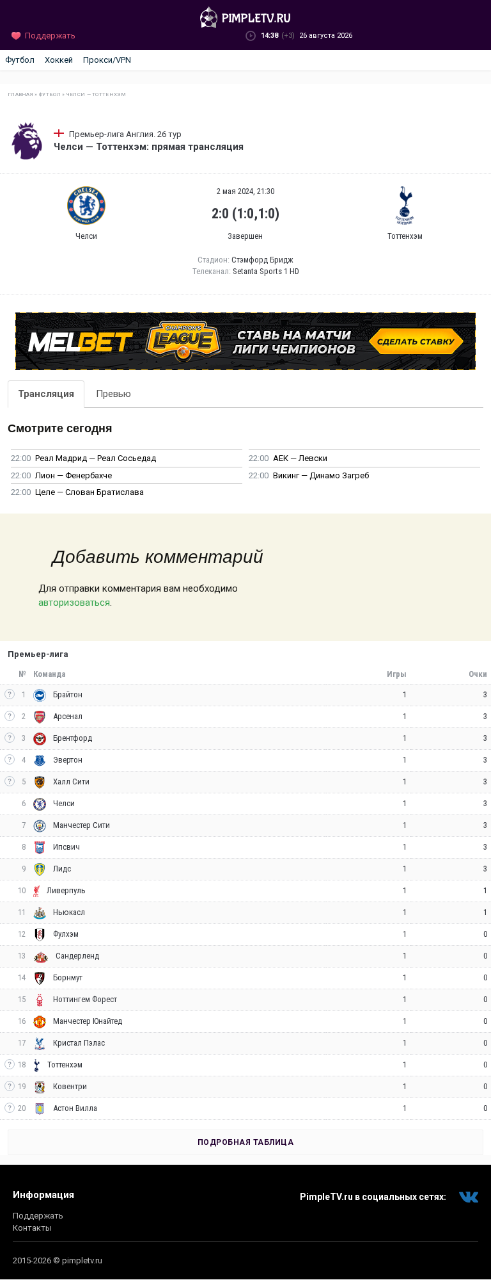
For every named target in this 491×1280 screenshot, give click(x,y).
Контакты (32, 1228)
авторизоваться (74, 602)
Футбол (20, 60)
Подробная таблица (246, 1142)
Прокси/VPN (107, 60)
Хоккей (59, 60)
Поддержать (38, 1215)
